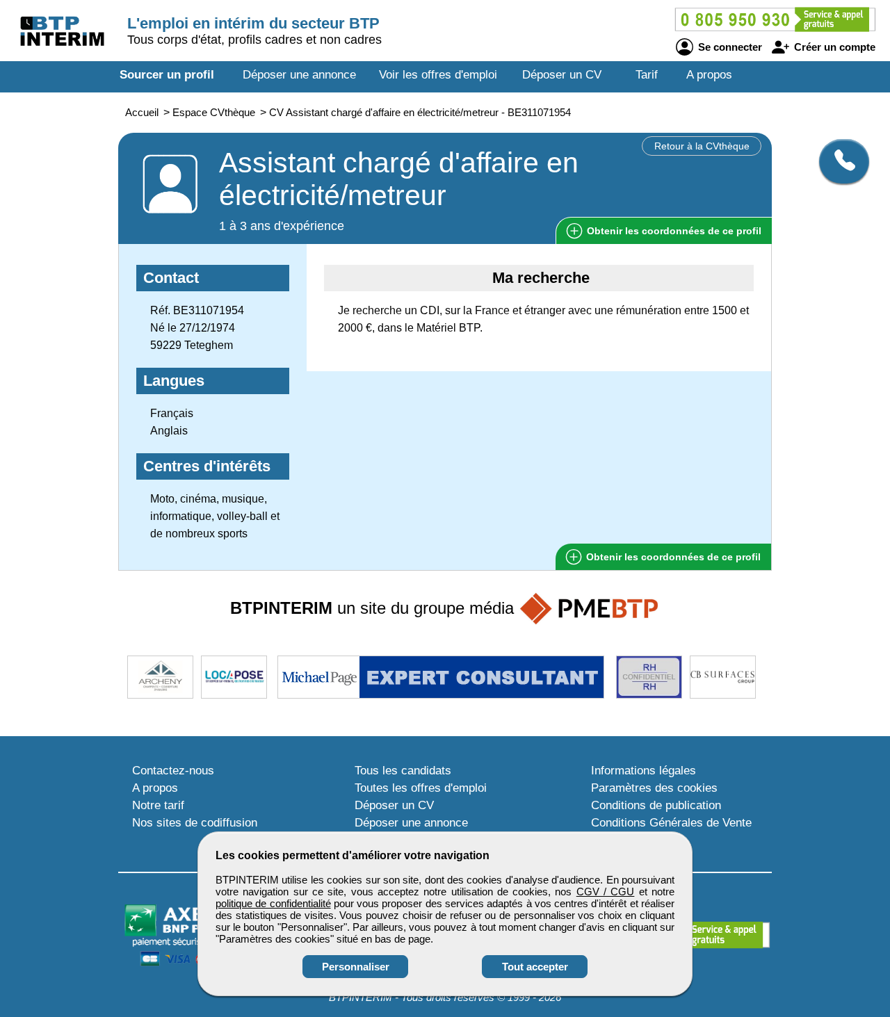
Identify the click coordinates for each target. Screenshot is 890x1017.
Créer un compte (833, 47)
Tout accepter (535, 967)
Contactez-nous (173, 770)
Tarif (647, 74)
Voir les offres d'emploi (438, 74)
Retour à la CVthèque (702, 146)
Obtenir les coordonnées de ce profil (672, 556)
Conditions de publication (656, 805)
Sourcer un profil (167, 74)
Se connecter (728, 47)
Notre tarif (158, 805)
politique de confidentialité (273, 903)
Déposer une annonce (299, 74)
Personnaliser (355, 967)
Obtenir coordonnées (672, 230)
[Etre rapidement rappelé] (839, 161)
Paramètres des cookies (654, 788)
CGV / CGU (605, 891)
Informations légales (643, 770)
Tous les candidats (403, 770)
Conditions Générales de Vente (671, 822)
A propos (709, 74)
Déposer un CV (561, 74)
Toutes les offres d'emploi (421, 788)
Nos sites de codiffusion (194, 822)
